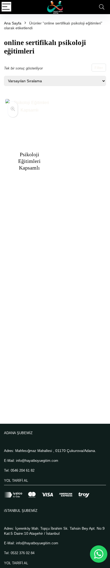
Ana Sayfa (12, 23)
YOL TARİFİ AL (16, 481)
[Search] (101, 7)
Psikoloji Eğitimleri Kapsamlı (29, 161)
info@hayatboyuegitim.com (37, 461)
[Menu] (6, 7)
